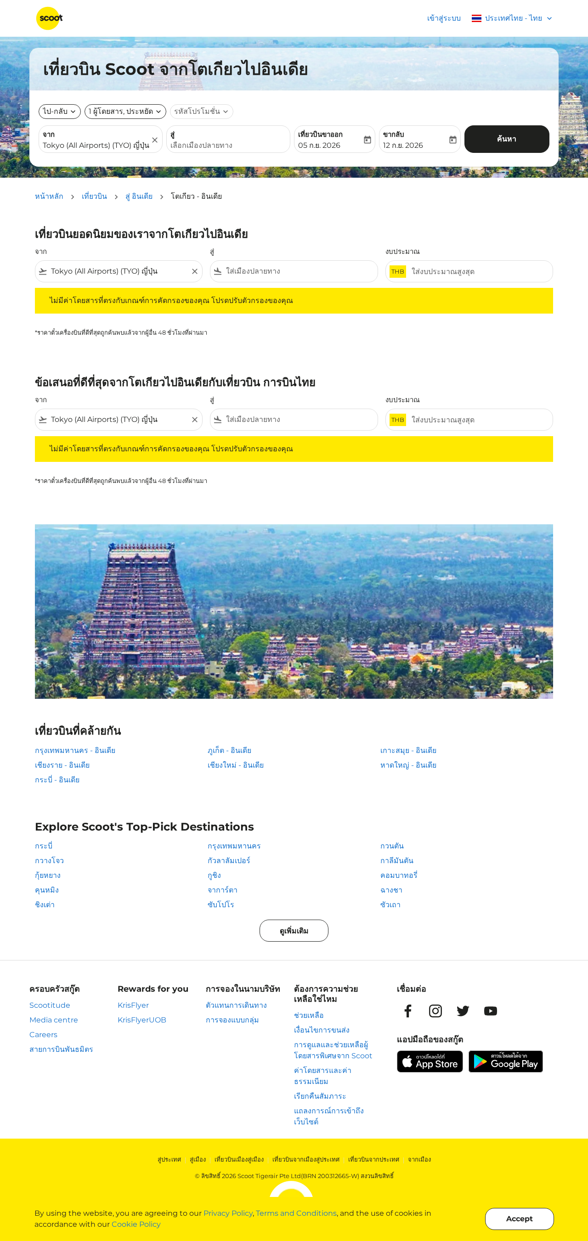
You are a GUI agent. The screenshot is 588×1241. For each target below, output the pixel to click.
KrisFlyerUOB (142, 1020)
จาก (49, 134)
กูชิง (214, 875)
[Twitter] (463, 1011)
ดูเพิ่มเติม (294, 931)
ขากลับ (393, 134)
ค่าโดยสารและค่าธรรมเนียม (322, 1076)
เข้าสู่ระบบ (444, 18)
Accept (519, 1218)
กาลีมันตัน (396, 860)
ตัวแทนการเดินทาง (236, 1005)
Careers (43, 1034)
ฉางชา (391, 890)
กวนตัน (392, 846)
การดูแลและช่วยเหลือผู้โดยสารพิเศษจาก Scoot (333, 1050)
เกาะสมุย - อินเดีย (408, 750)
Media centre (53, 1020)
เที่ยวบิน (94, 196)
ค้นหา (506, 139)
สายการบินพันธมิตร (61, 1049)
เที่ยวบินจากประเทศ (373, 1159)
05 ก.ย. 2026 (319, 145)
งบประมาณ (402, 251)
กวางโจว (49, 860)
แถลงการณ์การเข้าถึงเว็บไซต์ (329, 1116)
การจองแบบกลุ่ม (232, 1020)
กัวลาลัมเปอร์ (229, 860)
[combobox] (96, 145)
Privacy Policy (228, 1213)
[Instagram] (435, 1011)
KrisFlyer (133, 1005)
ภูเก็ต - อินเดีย (229, 750)
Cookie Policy (136, 1224)
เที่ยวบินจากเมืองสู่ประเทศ (305, 1159)
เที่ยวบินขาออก (320, 134)
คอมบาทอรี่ (399, 875)
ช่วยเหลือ (309, 1015)
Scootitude (49, 1005)
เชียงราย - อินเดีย (62, 765)
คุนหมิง (47, 890)
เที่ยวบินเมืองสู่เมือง (239, 1159)
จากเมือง (419, 1159)
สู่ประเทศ (169, 1159)
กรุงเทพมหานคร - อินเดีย (75, 750)
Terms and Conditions (296, 1213)
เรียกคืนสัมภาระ (320, 1096)
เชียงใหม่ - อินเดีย (236, 765)
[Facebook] (408, 1011)
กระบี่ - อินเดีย (57, 779)
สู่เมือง (198, 1159)
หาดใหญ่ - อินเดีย (408, 765)
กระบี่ (43, 846)
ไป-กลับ (55, 111)
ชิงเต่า (45, 904)
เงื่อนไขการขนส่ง (322, 1030)
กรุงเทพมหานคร (234, 846)
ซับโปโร (221, 904)
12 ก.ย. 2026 (403, 145)
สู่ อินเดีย (139, 196)
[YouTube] (491, 1011)
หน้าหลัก (49, 196)
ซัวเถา (390, 904)
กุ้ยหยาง (48, 875)
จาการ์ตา (222, 890)
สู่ (172, 134)
